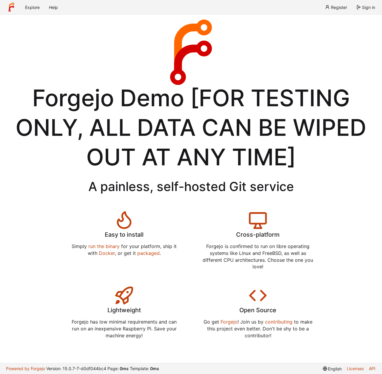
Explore (32, 7)
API (372, 368)
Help (53, 7)
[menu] (332, 368)
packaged (148, 253)
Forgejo (229, 322)
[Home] (11, 7)
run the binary (104, 246)
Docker (107, 253)
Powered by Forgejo (25, 368)
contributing (278, 322)
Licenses (355, 368)
